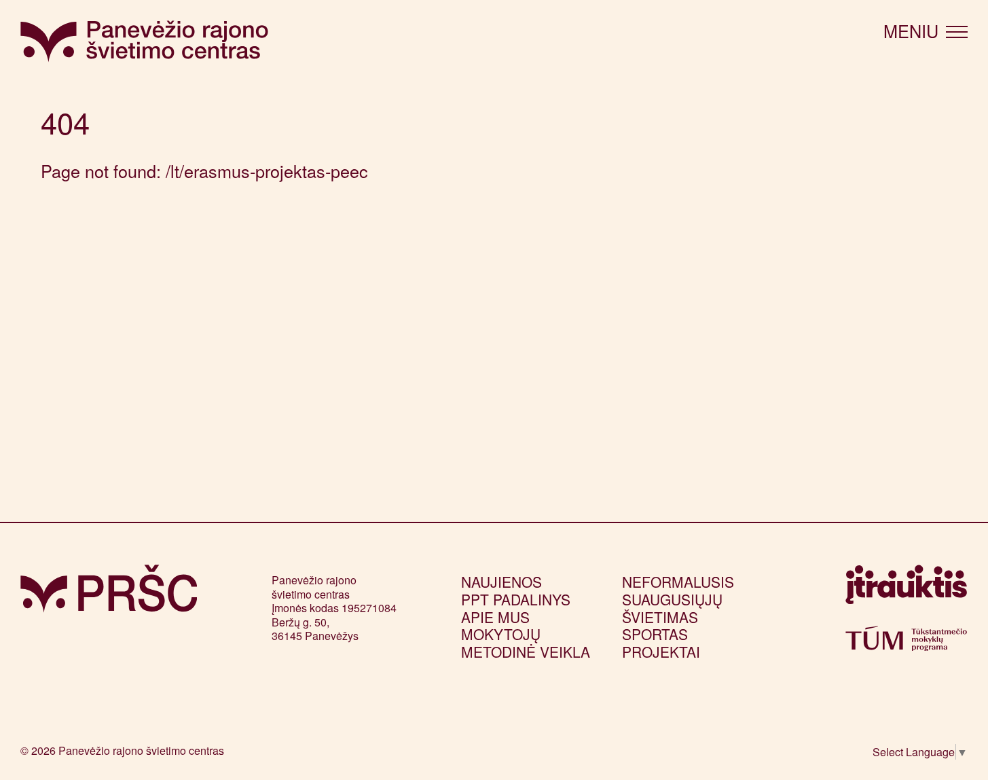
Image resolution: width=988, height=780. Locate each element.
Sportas (655, 634)
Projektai (661, 651)
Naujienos (501, 581)
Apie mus (495, 617)
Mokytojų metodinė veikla (525, 643)
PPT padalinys (515, 599)
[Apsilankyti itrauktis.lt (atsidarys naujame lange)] (906, 590)
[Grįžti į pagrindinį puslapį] (109, 589)
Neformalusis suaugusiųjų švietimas (678, 599)
